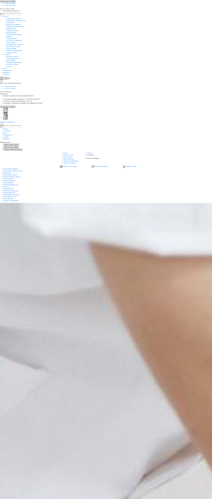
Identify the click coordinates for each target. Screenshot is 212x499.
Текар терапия (11, 48)
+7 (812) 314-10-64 (9, 3)
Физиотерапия (11, 32)
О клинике (6, 54)
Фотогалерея (11, 60)
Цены (5, 68)
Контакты (6, 74)
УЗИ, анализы (11, 42)
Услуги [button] (5, 129)
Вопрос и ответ (68, 155)
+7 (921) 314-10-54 (9, 5)
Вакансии (6, 72)
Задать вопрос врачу (11, 144)
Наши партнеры (68, 159)
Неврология (10, 22)
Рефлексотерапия (12, 30)
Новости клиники (12, 64)
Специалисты (7, 70)
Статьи (65, 153)
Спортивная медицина (14, 18)
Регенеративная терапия (15, 44)
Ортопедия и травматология (16, 20)
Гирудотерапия (12, 38)
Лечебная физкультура (14, 34)
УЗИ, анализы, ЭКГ (9, 192)
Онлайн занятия (12, 52)
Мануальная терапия (13, 24)
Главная (89, 153)
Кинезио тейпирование (14, 50)
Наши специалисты (13, 58)
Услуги (5, 16)
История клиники (12, 56)
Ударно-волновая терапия (15, 26)
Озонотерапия (11, 28)
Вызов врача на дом (13, 46)
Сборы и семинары (69, 163)
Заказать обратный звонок (13, 149)
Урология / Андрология (14, 40)
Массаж (9, 36)
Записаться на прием (8, 1)
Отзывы (9, 66)
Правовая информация (14, 62)
